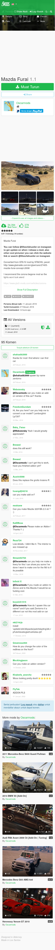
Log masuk (26, 704)
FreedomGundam (22, 406)
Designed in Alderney (11, 936)
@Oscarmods (20, 392)
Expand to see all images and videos (27, 218)
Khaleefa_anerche (22, 674)
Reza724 (17, 540)
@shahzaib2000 (21, 375)
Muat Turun (29, 86)
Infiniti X (17, 581)
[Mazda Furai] (27, 175)
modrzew (17, 505)
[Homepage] (18, 106)
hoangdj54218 (20, 491)
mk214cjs (18, 622)
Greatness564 (20, 642)
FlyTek (16, 689)
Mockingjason (20, 660)
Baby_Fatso (19, 427)
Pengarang (30, 372)
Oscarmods (23, 103)
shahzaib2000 (20, 354)
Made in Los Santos (10, 940)
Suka (27, 227)
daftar (41, 704)
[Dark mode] (46, 11)
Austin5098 (19, 476)
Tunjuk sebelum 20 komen (27, 347)
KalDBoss (18, 522)
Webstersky (19, 389)
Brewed (17, 444)
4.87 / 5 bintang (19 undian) (12, 234)
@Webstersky (20, 430)
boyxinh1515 (19, 601)
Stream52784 (19, 557)
